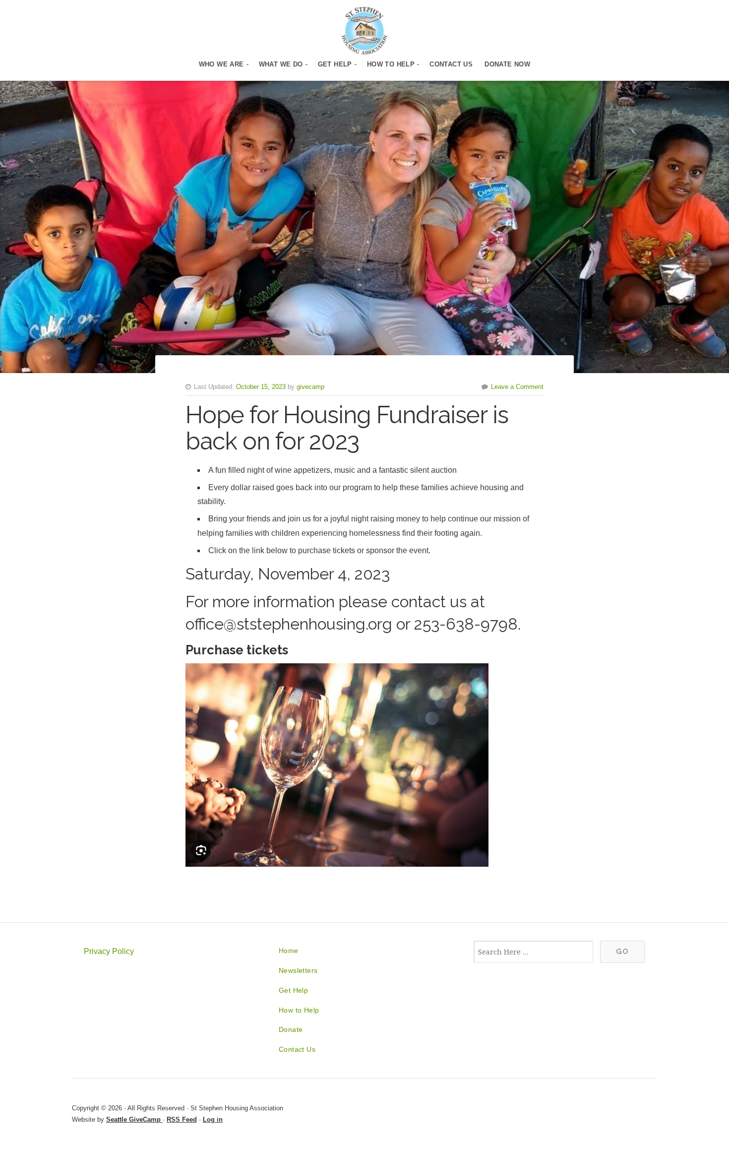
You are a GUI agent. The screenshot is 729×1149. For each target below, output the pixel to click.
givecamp (310, 386)
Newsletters (298, 970)
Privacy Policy (109, 951)
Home (289, 951)
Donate (291, 1029)
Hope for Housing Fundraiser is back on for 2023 (346, 428)
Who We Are (221, 64)
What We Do (281, 64)
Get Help (335, 64)
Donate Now (507, 64)
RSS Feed (182, 1119)
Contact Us (451, 64)
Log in (213, 1119)
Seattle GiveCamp (134, 1119)
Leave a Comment (517, 386)
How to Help (391, 64)
